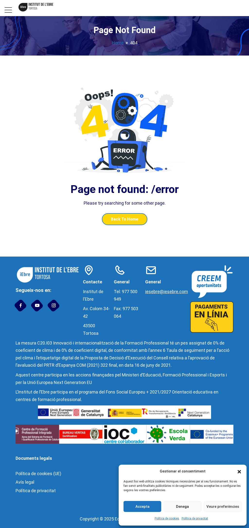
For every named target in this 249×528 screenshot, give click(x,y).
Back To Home (124, 219)
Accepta (142, 506)
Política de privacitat (195, 518)
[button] (239, 471)
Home (118, 42)
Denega (182, 506)
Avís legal (25, 482)
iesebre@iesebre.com (166, 291)
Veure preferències (222, 506)
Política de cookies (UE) (38, 473)
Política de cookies (167, 518)
